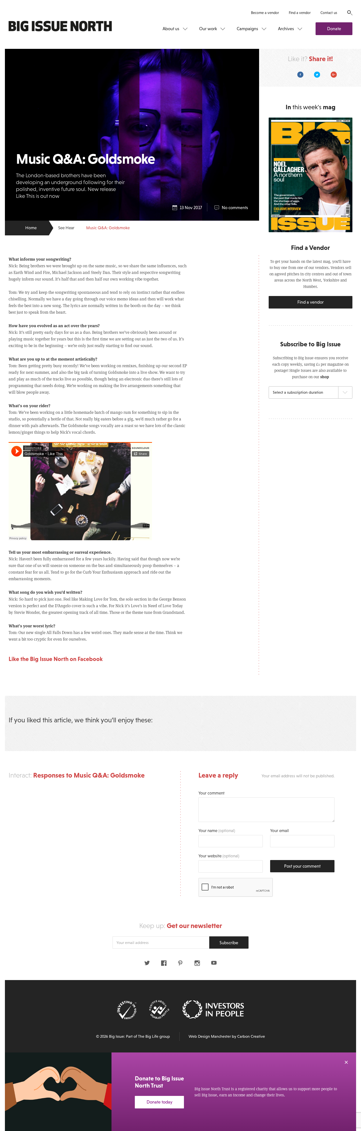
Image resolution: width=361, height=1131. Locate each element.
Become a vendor (265, 13)
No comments (235, 207)
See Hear (66, 228)
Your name (216, 830)
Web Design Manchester (210, 1036)
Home (31, 228)
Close (346, 1062)
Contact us (328, 13)
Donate (334, 28)
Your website (218, 856)
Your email (279, 830)
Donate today (159, 1102)
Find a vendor (300, 13)
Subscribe (229, 942)
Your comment (211, 793)
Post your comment (302, 866)
